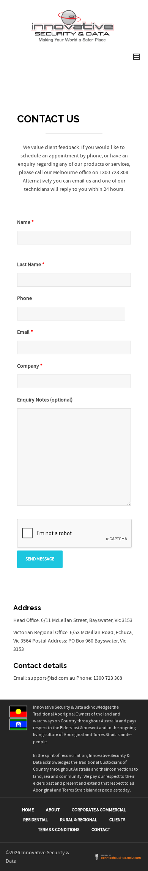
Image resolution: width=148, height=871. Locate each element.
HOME (28, 810)
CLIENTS (117, 820)
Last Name (30, 264)
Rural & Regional (78, 820)
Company (30, 366)
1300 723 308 (107, 678)
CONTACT (100, 830)
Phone (24, 298)
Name (25, 222)
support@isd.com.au (52, 678)
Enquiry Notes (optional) (44, 400)
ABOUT (53, 810)
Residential (35, 820)
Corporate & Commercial (99, 810)
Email (25, 332)
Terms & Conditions (58, 830)
